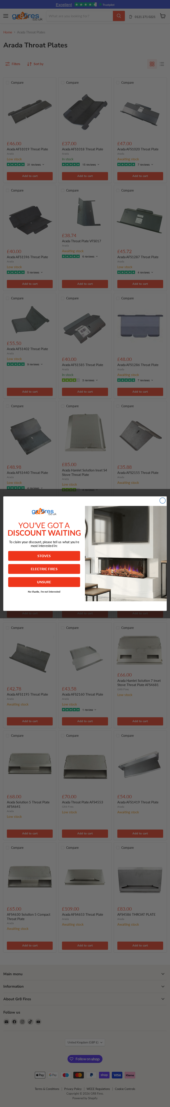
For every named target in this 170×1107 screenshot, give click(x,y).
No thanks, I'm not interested (44, 591)
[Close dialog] (162, 500)
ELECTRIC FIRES (44, 568)
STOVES (44, 555)
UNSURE (44, 582)
